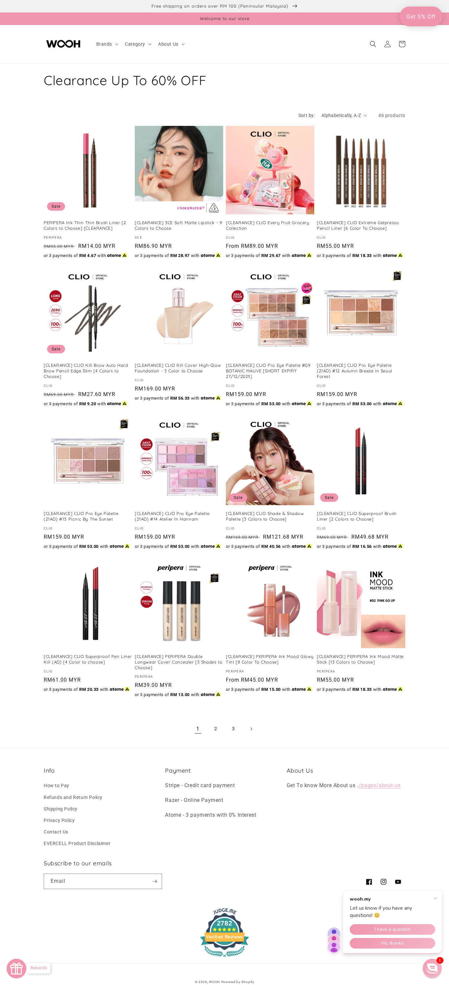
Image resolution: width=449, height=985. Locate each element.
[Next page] (251, 729)
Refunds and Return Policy (73, 797)
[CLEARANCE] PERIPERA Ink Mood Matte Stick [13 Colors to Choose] (360, 659)
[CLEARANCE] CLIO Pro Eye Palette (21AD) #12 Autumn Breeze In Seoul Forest (354, 371)
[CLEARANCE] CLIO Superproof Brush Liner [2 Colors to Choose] (356, 516)
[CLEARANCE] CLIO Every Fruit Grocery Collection (267, 225)
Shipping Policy (61, 808)
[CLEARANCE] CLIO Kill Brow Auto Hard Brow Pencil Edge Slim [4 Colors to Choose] (86, 371)
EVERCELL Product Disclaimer (77, 843)
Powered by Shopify (237, 982)
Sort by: (306, 115)
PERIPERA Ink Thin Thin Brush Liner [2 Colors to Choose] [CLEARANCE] (85, 225)
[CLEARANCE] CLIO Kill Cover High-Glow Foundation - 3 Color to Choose (178, 368)
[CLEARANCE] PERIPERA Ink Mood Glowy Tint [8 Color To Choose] (270, 659)
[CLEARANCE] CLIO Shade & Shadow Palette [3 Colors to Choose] (265, 516)
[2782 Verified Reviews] (224, 958)
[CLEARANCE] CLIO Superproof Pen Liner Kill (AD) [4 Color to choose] (88, 659)
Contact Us (56, 831)
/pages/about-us (380, 785)
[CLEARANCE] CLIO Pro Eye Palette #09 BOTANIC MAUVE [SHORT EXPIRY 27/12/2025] (268, 371)
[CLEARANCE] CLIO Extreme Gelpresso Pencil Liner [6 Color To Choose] (358, 225)
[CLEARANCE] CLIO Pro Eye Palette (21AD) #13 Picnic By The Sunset (81, 516)
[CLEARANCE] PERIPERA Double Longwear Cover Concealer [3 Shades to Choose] (178, 662)
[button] (106, 44)
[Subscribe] (154, 881)
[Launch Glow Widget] (16, 968)
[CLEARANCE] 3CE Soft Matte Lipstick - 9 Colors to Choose (178, 225)
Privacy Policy (59, 820)
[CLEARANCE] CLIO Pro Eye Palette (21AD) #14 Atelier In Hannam (172, 516)
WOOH (214, 982)
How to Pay (56, 785)
